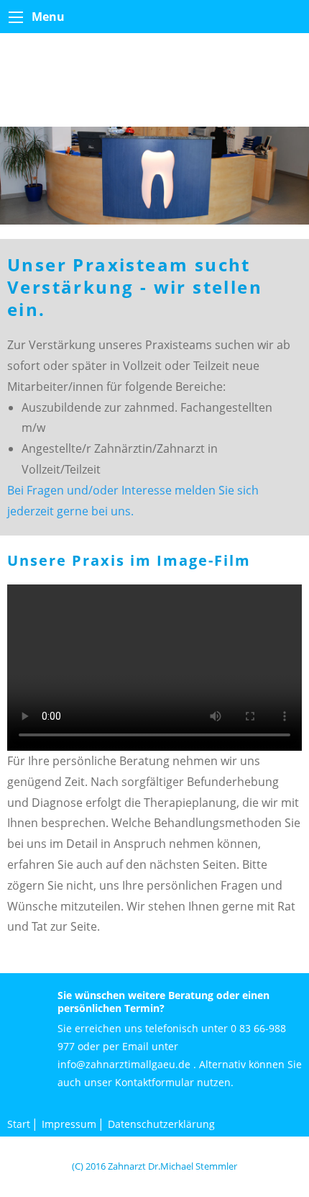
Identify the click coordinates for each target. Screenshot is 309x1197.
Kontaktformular (154, 1082)
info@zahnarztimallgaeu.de (123, 1064)
